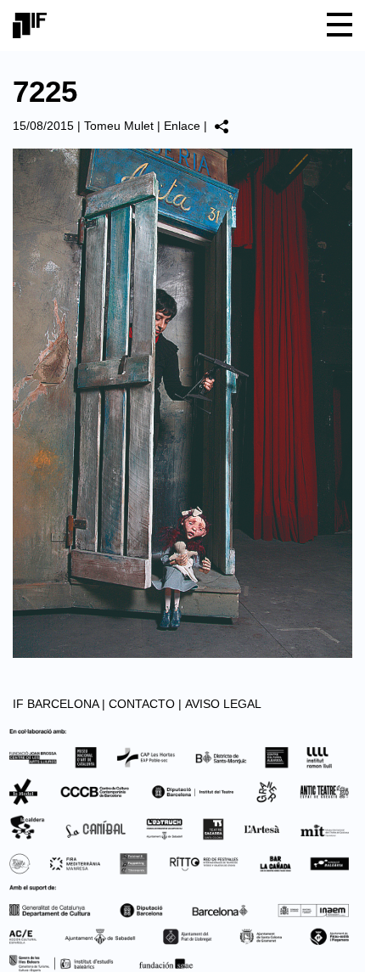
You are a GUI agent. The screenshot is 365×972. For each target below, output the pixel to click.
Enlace (182, 125)
